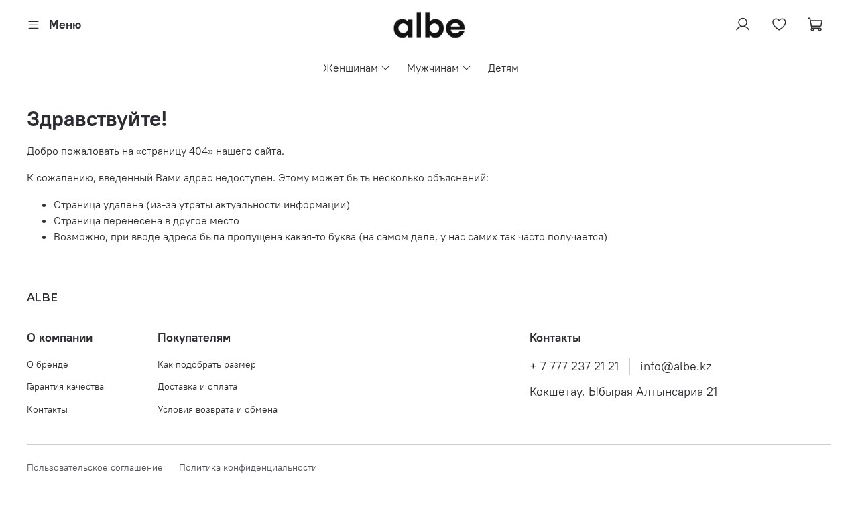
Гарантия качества (65, 386)
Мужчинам (433, 67)
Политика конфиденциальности (248, 467)
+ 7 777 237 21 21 (574, 366)
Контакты (47, 409)
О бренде (47, 364)
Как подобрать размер (207, 364)
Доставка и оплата (197, 386)
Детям (503, 67)
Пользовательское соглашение (103, 467)
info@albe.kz (675, 366)
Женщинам (350, 67)
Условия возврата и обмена (218, 409)
